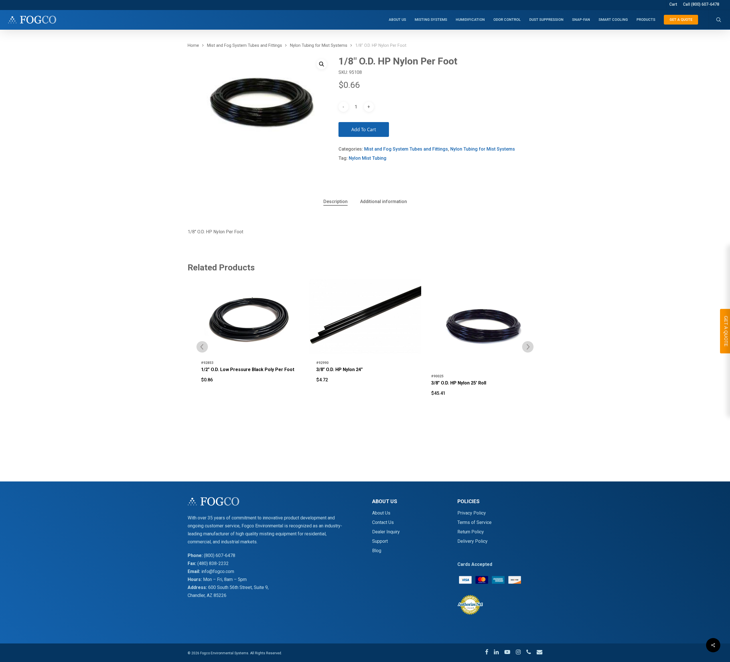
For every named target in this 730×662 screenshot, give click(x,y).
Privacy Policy (471, 513)
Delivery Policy (472, 541)
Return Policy (470, 532)
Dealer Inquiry (386, 532)
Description (335, 201)
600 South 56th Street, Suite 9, (238, 587)
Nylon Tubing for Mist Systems (318, 45)
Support (380, 541)
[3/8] (250, 316)
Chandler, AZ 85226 (207, 595)
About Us (381, 513)
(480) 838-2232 (213, 563)
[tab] (335, 202)
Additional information (383, 201)
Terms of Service (474, 522)
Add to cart (363, 129)
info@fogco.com (217, 571)
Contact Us (383, 522)
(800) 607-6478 (219, 555)
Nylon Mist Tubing (367, 158)
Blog (376, 550)
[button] (322, 64)
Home (193, 45)
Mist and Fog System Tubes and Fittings (244, 45)
